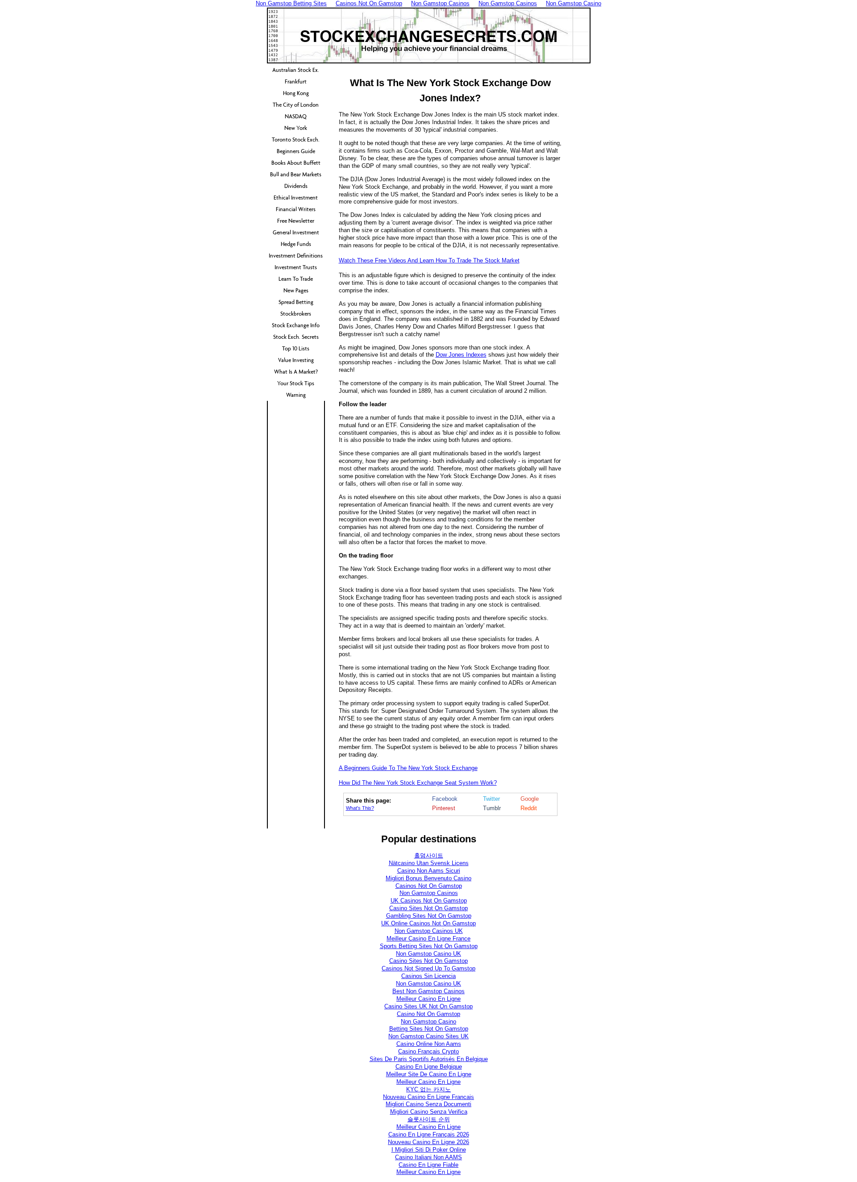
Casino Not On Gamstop (428, 1014)
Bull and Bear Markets (295, 174)
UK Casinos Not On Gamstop (429, 900)
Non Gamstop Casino (428, 1021)
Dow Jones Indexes (461, 354)
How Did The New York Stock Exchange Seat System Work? (418, 782)
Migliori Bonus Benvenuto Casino (428, 878)
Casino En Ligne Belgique (428, 1066)
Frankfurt (296, 81)
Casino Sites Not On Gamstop (428, 908)
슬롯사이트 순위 (429, 1119)
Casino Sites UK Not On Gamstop (428, 1006)
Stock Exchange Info (296, 325)
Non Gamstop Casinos (428, 893)
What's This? (360, 808)
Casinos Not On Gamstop (428, 885)
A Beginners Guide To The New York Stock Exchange (408, 768)
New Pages (295, 290)
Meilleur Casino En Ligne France (428, 938)
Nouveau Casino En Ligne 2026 (428, 1142)
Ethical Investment (296, 197)
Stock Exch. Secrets (296, 336)
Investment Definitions (296, 255)
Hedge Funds (296, 244)
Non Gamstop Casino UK (428, 953)
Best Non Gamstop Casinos (428, 991)
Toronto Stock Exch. (296, 139)
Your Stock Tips (295, 383)
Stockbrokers (295, 313)
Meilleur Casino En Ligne (428, 998)
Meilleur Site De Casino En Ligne (428, 1074)
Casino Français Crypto (428, 1051)
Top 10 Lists (295, 348)
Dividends (296, 186)
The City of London (296, 104)
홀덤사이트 (428, 855)
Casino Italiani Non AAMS (428, 1157)
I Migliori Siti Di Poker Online (428, 1149)
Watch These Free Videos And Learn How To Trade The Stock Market (429, 260)
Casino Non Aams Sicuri (428, 870)
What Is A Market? (296, 371)
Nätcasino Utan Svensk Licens (429, 863)
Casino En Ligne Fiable (428, 1164)
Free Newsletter (295, 220)
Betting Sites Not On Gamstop (428, 1028)
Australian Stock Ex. (295, 70)
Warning (296, 394)
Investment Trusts (296, 267)
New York (295, 128)
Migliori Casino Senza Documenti (428, 1104)
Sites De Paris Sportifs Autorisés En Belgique (429, 1059)
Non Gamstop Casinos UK (429, 931)
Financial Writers (296, 209)
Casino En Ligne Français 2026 (428, 1134)
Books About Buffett (295, 162)
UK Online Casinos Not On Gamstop (428, 923)
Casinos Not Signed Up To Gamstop (428, 968)
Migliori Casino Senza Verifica (428, 1111)
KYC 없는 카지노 (428, 1089)
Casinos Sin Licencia (428, 976)
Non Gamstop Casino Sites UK (428, 1036)
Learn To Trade (296, 278)
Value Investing (296, 360)
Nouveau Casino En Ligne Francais (428, 1097)
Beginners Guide (296, 151)
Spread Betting (296, 302)
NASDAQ (296, 116)
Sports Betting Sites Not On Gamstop (429, 946)
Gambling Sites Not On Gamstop (428, 915)
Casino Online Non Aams (428, 1043)
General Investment (296, 232)
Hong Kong (296, 93)
